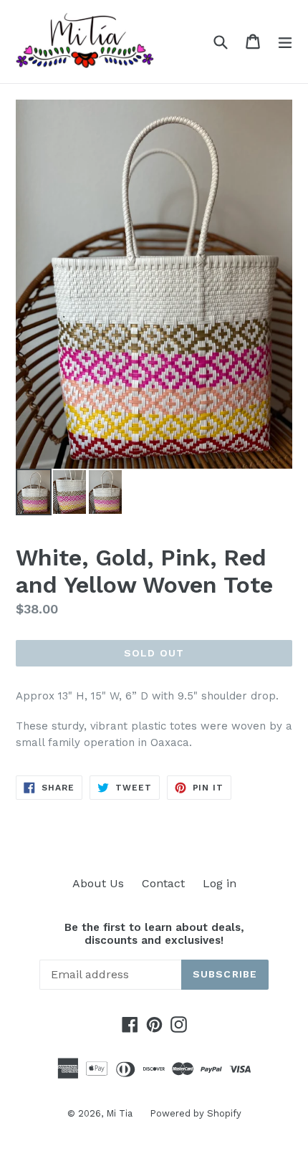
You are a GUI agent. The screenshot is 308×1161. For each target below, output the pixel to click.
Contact (163, 883)
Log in (219, 883)
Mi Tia (120, 1113)
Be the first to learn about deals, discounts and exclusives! (154, 934)
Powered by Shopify (195, 1113)
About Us (98, 883)
